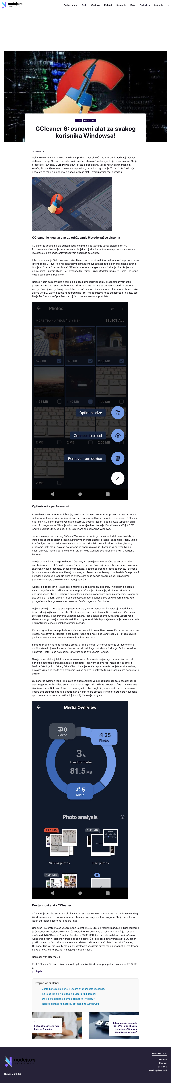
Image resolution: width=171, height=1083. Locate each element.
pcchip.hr (37, 971)
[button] (168, 5)
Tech (84, 5)
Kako (132, 5)
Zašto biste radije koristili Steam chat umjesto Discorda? (73, 988)
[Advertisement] (85, 30)
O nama (163, 1059)
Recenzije (121, 5)
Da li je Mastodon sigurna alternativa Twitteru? (68, 998)
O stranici (158, 5)
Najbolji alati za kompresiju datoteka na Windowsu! (70, 1003)
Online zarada (70, 5)
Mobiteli (108, 5)
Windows (95, 5)
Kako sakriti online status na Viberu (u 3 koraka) (69, 993)
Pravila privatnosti (158, 1070)
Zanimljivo (145, 5)
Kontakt (163, 1063)
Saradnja (162, 1066)
